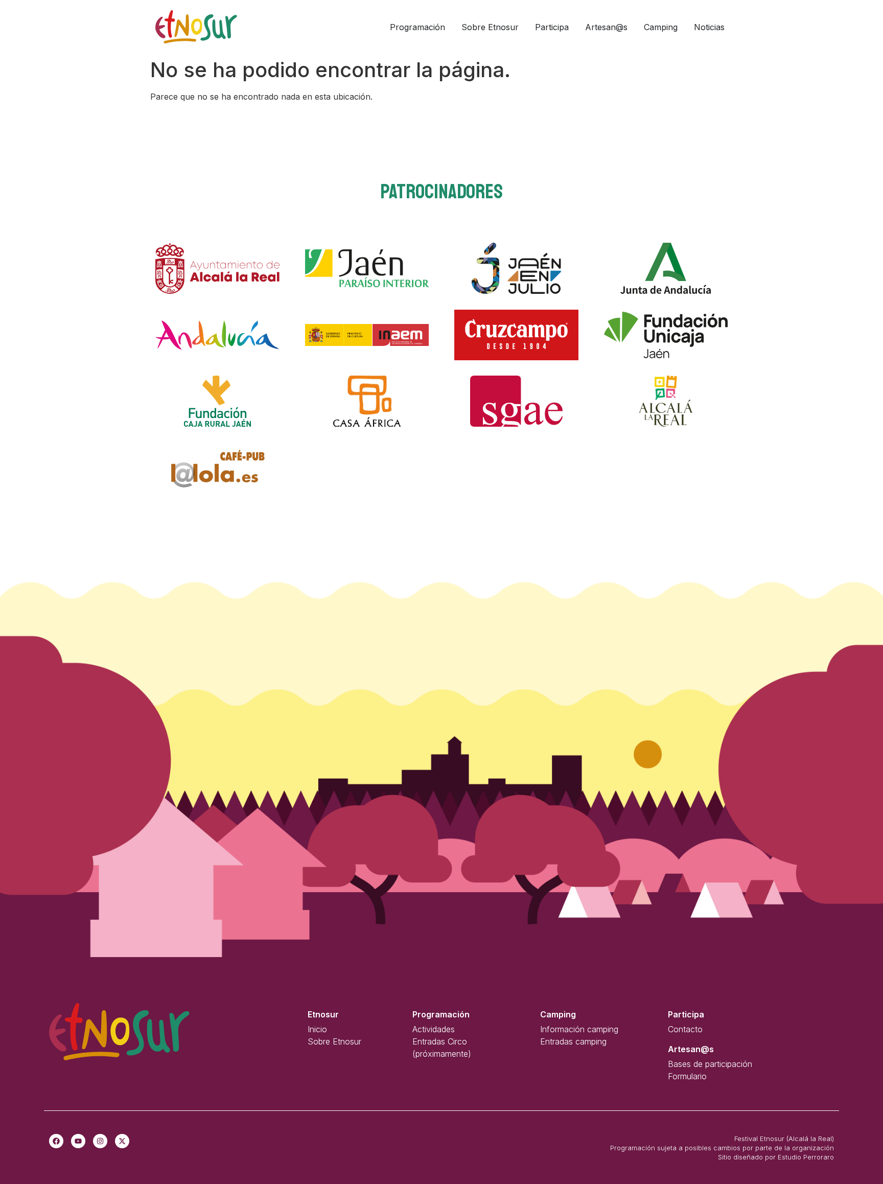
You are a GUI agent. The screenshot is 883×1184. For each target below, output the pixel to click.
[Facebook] (56, 1141)
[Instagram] (100, 1141)
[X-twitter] (122, 1141)
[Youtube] (78, 1141)
